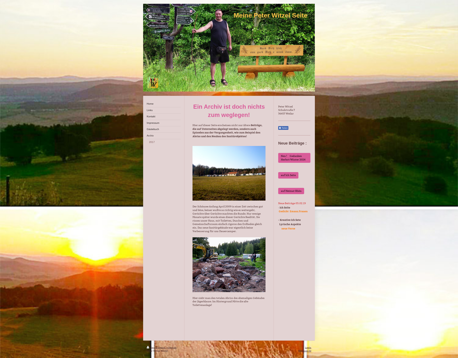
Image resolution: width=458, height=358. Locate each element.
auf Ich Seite (288, 175)
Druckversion (158, 347)
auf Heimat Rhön (291, 191)
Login (308, 347)
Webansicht (304, 350)
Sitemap (172, 347)
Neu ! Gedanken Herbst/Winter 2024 (293, 157)
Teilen (284, 128)
